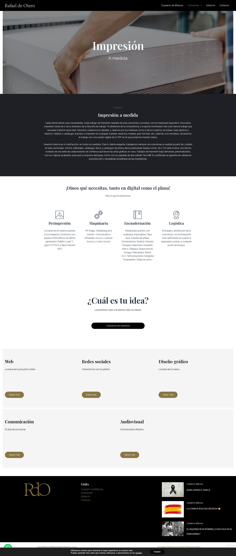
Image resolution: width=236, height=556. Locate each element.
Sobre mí (85, 496)
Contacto (86, 500)
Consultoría (86, 493)
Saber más (14, 394)
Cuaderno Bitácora (195, 484)
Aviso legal (161, 547)
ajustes (138, 553)
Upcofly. (74, 547)
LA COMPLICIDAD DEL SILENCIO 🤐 (203, 508)
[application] (200, 5)
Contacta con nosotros (118, 325)
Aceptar (157, 551)
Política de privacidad (176, 547)
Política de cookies (193, 547)
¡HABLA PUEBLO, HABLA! (198, 490)
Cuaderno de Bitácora (92, 489)
